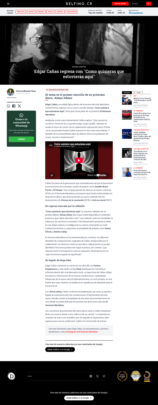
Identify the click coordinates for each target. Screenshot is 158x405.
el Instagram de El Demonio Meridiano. (81, 332)
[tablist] (136, 92)
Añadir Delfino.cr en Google (59, 349)
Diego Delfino (138, 162)
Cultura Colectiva (79, 67)
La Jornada (138, 111)
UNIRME (21, 139)
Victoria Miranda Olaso (141, 143)
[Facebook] (91, 376)
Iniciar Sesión (120, 4)
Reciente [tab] (127, 92)
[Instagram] (103, 376)
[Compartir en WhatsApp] (8, 106)
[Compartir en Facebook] (14, 106)
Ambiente (60, 11)
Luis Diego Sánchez (140, 124)
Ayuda (30, 376)
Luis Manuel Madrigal (140, 105)
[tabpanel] (136, 137)
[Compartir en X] (19, 106)
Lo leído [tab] (137, 92)
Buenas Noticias (72, 11)
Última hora (21, 11)
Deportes (41, 11)
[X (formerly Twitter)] (97, 376)
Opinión (31, 11)
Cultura (50, 11)
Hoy (135, 96)
